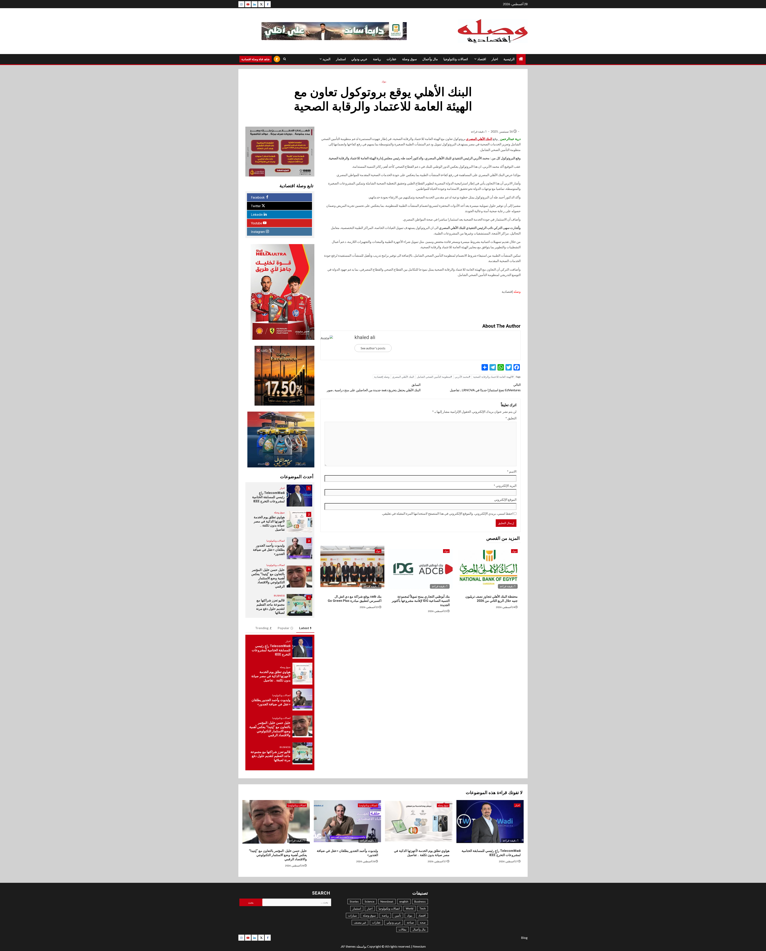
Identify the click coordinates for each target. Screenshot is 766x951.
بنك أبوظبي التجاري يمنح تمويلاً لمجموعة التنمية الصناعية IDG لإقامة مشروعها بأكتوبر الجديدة (421, 601)
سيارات (352, 915)
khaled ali (364, 337)
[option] (279, 497)
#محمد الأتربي (462, 376)
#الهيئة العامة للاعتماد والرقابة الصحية (493, 376)
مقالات (403, 929)
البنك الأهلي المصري (479, 139)
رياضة (377, 59)
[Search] (284, 59)
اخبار (495, 59)
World (409, 908)
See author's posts (373, 348)
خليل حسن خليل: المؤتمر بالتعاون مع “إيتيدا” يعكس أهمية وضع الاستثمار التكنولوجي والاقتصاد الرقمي (268, 578)
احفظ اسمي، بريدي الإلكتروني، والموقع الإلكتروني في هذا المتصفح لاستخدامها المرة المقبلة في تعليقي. (447, 513)
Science (369, 901)
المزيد (326, 59)
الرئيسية (508, 59)
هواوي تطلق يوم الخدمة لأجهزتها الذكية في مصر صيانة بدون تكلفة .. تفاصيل (269, 523)
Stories (354, 901)
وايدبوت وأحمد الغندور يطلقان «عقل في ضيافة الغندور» (269, 550)
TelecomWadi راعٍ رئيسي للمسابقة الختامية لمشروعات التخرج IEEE (268, 497)
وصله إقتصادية (381, 376)
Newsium (419, 946)
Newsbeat (386, 901)
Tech (422, 908)
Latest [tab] (304, 628)
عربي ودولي (359, 59)
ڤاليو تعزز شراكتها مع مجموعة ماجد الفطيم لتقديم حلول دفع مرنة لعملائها (270, 606)
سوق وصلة (409, 59)
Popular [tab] (283, 628)
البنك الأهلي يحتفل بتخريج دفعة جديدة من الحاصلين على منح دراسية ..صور (374, 387)
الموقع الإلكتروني (505, 499)
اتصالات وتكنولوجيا (455, 59)
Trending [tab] (261, 628)
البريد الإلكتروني (505, 485)
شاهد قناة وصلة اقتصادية (255, 59)
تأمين (398, 915)
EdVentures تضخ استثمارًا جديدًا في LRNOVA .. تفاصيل (485, 387)
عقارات (392, 59)
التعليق (510, 418)
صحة (423, 922)
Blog (524, 937)
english (403, 901)
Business (279, 595)
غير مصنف (360, 922)
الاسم (511, 471)
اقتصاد (481, 59)
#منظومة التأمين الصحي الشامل (434, 376)
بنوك (384, 81)
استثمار (341, 59)
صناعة (410, 922)
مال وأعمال (430, 59)
